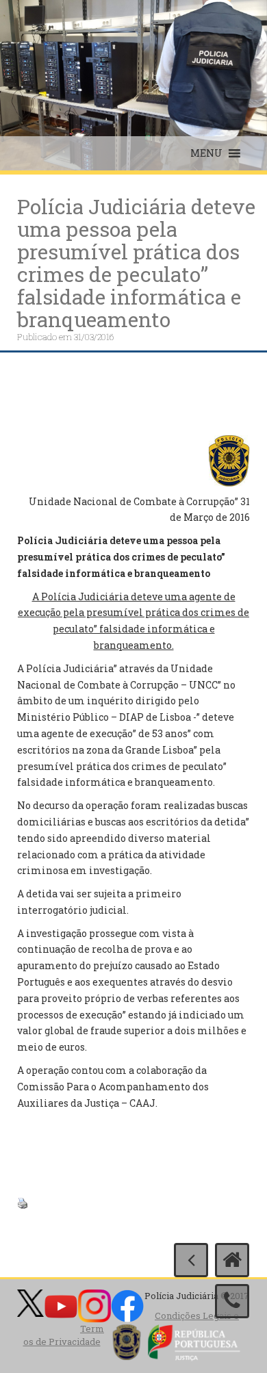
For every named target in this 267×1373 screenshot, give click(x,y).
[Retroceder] (191, 1260)
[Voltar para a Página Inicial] (232, 1260)
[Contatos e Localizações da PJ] (232, 1301)
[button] (206, 153)
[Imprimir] (22, 1201)
